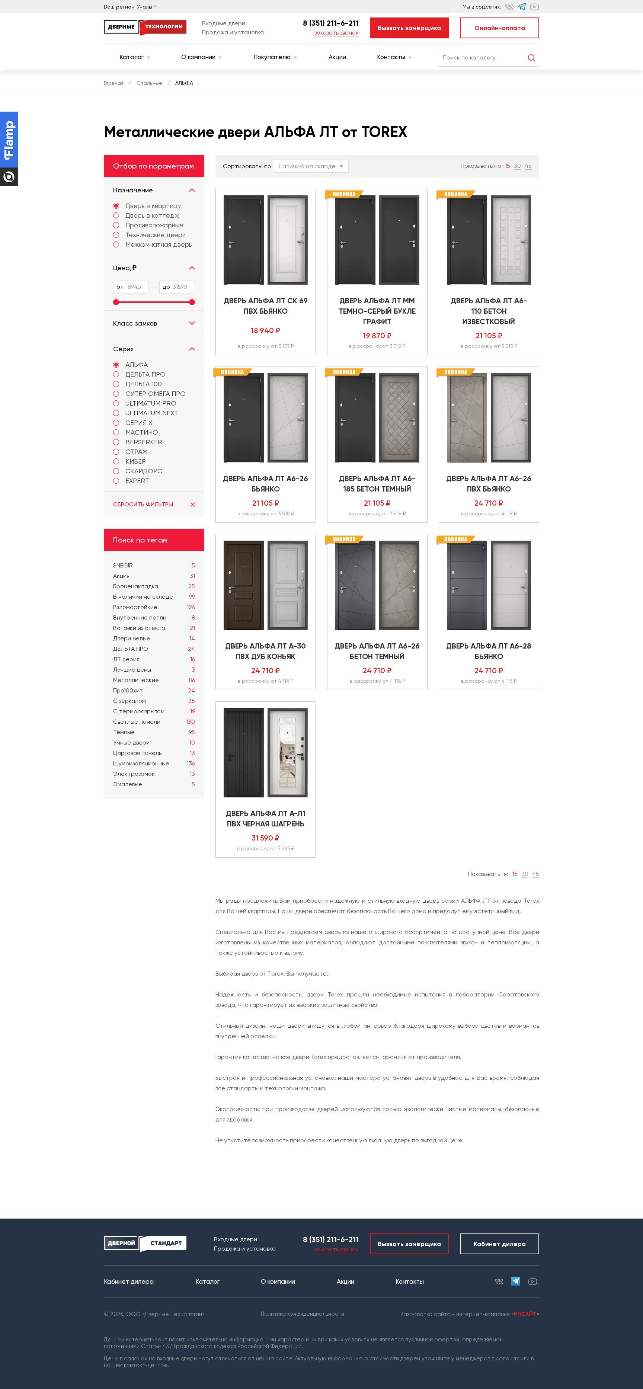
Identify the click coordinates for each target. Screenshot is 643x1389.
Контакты (391, 57)
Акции (337, 57)
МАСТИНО (141, 432)
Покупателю (272, 57)
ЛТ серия (154, 659)
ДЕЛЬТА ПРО (145, 374)
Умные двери (154, 742)
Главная (114, 83)
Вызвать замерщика (409, 28)
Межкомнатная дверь (158, 244)
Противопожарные (154, 225)
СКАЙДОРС (143, 471)
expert (137, 480)
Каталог (131, 57)
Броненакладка (154, 586)
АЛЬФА (136, 364)
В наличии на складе (154, 596)
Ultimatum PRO (150, 403)
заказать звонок (336, 32)
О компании (198, 57)
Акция (154, 575)
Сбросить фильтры (143, 504)
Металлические (154, 680)
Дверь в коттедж (152, 215)
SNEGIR (154, 565)
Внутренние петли (154, 617)
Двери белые (154, 638)
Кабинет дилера (500, 1244)
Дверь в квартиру (153, 206)
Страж (136, 451)
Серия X (138, 422)
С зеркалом (154, 700)
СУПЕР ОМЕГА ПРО (155, 393)
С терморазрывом (154, 711)
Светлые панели (154, 721)
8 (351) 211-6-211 (331, 23)
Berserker (143, 442)
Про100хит (154, 690)
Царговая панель (154, 752)
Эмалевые (154, 784)
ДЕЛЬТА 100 (143, 384)
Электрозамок (154, 773)
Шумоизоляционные (154, 763)
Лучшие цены (154, 669)
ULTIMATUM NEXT (151, 413)
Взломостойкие (154, 607)
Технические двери (155, 235)
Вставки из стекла (154, 627)
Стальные (149, 83)
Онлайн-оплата (499, 28)
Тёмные (154, 732)
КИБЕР (135, 461)
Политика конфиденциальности (302, 1313)
